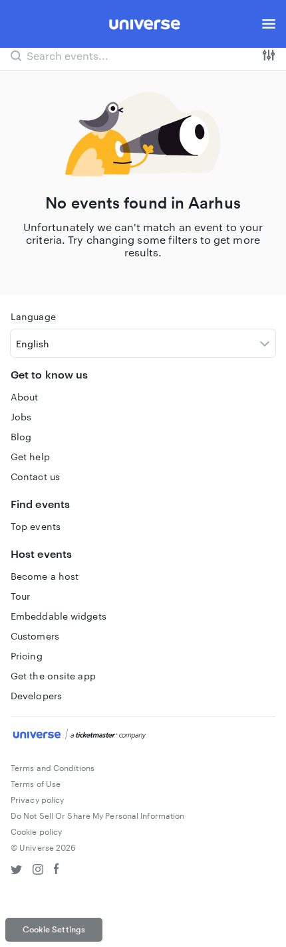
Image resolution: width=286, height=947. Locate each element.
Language (33, 316)
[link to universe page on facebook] (56, 871)
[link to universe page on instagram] (38, 871)
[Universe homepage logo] (144, 26)
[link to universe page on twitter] (16, 871)
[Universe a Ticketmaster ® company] (143, 736)
